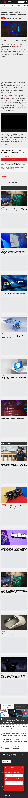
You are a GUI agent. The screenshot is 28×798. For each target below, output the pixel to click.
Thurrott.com (18, 48)
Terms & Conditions (12, 788)
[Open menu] (2, 2)
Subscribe (21, 1)
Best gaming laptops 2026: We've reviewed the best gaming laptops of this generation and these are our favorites (15, 728)
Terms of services (16, 163)
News (3, 18)
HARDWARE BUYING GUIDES (7, 706)
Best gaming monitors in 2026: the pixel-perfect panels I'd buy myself (14, 747)
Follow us (17, 40)
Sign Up (14, 783)
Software (3, 8)
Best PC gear (11, 5)
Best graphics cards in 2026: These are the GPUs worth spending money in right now (15, 734)
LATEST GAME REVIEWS (21, 706)
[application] (14, 122)
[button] (27, 2)
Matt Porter (9, 18)
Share (4, 40)
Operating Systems (10, 8)
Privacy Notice (18, 164)
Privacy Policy (18, 787)
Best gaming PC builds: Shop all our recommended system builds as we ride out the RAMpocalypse (15, 741)
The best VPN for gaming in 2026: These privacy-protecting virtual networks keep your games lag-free (14, 720)
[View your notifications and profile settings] (13, 2)
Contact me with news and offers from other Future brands (14, 779)
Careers (3, 786)
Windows (18, 8)
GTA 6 (18, 5)
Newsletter (24, 40)
